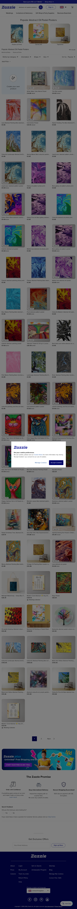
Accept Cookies (56, 463)
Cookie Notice (38, 455)
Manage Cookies (41, 463)
